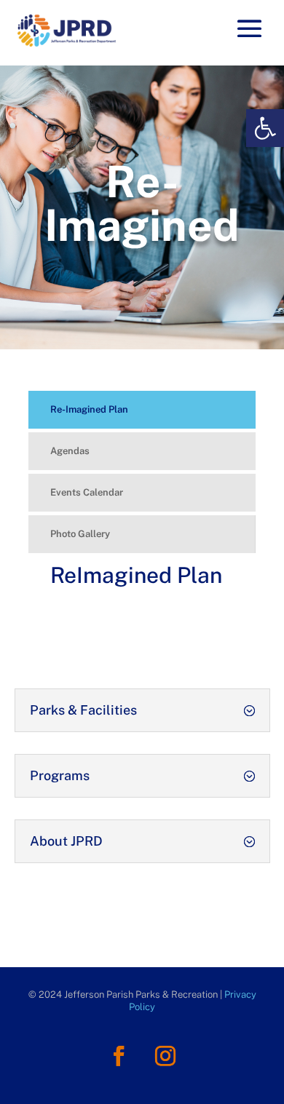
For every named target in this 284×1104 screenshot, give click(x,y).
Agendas (70, 450)
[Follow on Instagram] (165, 1056)
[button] (265, 128)
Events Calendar (86, 492)
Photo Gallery (80, 533)
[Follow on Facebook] (118, 1056)
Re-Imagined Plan (89, 409)
